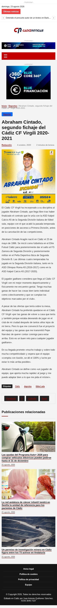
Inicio (4, 106)
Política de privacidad (28, 579)
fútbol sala (40, 386)
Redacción (7, 145)
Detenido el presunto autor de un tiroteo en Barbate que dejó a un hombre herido (28, 18)
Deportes (13, 106)
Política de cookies (29, 574)
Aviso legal (28, 569)
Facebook (11, 398)
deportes (28, 386)
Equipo (28, 584)
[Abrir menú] (28, 56)
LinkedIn (32, 398)
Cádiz (17, 386)
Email (44, 398)
